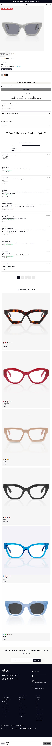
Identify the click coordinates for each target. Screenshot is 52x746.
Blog (36, 701)
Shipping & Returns (23, 707)
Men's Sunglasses (6, 705)
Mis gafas (4, 190)
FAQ (20, 701)
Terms (37, 705)
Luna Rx (3, 196)
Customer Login (22, 699)
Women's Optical (5, 697)
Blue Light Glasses (6, 701)
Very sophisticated (6, 265)
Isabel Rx (5, 520)
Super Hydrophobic (5, 160)
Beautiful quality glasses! (8, 216)
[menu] (7, 4)
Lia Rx (5, 461)
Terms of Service (22, 714)
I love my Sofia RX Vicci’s (7, 203)
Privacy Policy (21, 716)
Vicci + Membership (39, 718)
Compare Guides (39, 714)
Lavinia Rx (6, 403)
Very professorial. (6, 253)
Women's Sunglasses (6, 699)
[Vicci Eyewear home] (26, 4)
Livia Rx (5, 578)
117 (29, 277)
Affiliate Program (39, 720)
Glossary (21, 703)
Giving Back (38, 699)
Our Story (38, 697)
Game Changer (5, 167)
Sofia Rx (3, 171)
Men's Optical (5, 703)
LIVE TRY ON (27, 93)
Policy (37, 707)
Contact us (21, 697)
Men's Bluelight (5, 707)
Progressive (4, 183)
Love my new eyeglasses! (7, 228)
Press (37, 703)
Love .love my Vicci (6, 241)
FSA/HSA (4, 714)
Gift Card (4, 716)
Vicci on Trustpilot (39, 716)
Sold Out (26, 89)
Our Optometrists (22, 705)
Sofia (3, 269)
